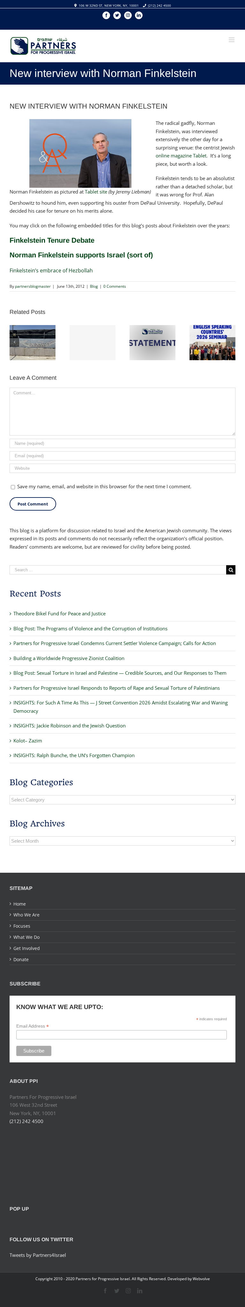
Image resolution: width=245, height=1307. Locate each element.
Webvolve (201, 1278)
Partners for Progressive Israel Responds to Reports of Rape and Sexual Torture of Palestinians (116, 688)
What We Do (26, 937)
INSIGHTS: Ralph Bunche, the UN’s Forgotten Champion (74, 755)
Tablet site (96, 191)
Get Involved (26, 948)
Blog (94, 286)
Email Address (32, 1026)
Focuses (21, 926)
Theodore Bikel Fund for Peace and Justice (59, 613)
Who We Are (26, 915)
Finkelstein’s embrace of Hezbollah (51, 270)
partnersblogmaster (33, 286)
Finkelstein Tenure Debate (52, 240)
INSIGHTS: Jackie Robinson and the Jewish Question (69, 725)
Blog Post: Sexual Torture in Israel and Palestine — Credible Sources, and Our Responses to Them (119, 673)
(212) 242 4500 (159, 5)
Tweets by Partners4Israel (38, 1255)
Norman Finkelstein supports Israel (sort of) (81, 255)
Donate (21, 959)
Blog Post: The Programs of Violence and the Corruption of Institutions (90, 628)
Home (19, 904)
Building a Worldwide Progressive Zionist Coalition (68, 658)
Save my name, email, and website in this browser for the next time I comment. (104, 486)
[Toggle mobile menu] (232, 39)
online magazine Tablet (181, 155)
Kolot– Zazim (27, 740)
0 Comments (114, 286)
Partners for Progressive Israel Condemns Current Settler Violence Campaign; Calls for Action (114, 643)
